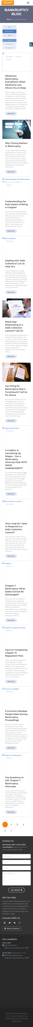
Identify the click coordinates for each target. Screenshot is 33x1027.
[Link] (8, 2)
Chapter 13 (9, 48)
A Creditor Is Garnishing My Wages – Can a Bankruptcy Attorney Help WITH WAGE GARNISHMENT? (16, 459)
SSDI (9, 35)
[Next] (11, 830)
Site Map (25, 1018)
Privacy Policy (17, 1021)
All (9, 27)
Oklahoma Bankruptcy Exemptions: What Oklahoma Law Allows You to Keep (15, 82)
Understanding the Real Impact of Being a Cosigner (16, 204)
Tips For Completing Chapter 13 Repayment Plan (16, 653)
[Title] (10, 923)
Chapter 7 (9, 44)
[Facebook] (5, 923)
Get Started (15, 890)
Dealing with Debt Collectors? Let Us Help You (15, 263)
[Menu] (28, 2)
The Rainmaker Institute (13, 1018)
